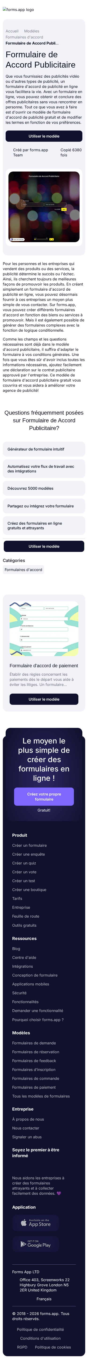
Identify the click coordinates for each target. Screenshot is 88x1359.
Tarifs (17, 898)
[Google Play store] (38, 1244)
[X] (36, 1167)
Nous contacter (25, 1128)
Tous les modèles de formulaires (41, 1096)
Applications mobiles (30, 984)
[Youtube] (47, 1167)
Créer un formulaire (29, 845)
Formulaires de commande (35, 1078)
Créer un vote (24, 872)
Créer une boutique (29, 889)
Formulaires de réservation (35, 1051)
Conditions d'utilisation (40, 1338)
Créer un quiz (24, 863)
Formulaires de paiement (34, 1087)
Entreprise (21, 907)
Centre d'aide (24, 957)
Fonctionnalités (25, 1001)
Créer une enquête (28, 854)
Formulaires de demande (34, 1043)
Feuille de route (25, 916)
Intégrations (22, 966)
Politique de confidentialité (40, 1329)
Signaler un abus (27, 1137)
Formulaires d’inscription (33, 1069)
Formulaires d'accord (23, 569)
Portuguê (46, 1268)
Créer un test (23, 880)
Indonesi (45, 1259)
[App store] (38, 1223)
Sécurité (19, 993)
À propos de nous (28, 1119)
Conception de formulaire (34, 975)
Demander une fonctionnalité (37, 1010)
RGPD (22, 1347)
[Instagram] (26, 1167)
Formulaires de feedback (34, 1060)
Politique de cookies (53, 1347)
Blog (16, 948)
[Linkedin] (16, 1167)
